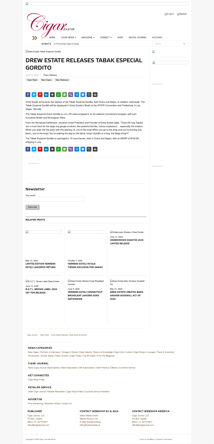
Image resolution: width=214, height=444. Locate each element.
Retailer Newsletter (56, 391)
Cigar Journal (50, 25)
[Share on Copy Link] (89, 94)
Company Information (164, 439)
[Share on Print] (95, 94)
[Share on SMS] (64, 94)
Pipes (57, 355)
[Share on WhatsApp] (58, 94)
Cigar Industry (85, 351)
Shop (120, 37)
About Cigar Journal (37, 367)
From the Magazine (106, 355)
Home (52, 37)
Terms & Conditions (147, 439)
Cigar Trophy (75, 355)
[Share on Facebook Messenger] (83, 94)
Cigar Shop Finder (36, 379)
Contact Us (66, 403)
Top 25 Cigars (89, 355)
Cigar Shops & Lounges (144, 351)
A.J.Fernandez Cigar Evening (66, 43)
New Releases (62, 79)
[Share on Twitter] (34, 94)
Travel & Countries (165, 351)
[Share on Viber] (70, 94)
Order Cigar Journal (37, 391)
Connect (105, 37)
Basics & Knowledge (103, 351)
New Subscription (70, 367)
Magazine (87, 37)
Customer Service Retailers (97, 391)
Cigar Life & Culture (123, 351)
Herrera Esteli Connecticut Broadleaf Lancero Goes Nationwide (85, 295)
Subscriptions (54, 367)
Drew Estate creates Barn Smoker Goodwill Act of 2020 (126, 295)
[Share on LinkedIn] (46, 94)
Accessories (33, 355)
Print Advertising (35, 403)
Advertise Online (52, 403)
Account (157, 37)
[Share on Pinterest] (40, 94)
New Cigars (46, 79)
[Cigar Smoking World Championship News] (170, 70)
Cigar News (67, 37)
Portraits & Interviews (50, 351)
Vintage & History (70, 351)
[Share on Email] (52, 94)
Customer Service (127, 367)
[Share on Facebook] (28, 94)
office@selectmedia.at (90, 424)
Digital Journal (138, 37)
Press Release (50, 74)
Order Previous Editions (106, 367)
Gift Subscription (86, 367)
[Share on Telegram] (76, 94)
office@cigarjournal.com (38, 424)
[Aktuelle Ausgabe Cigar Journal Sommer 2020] (153, 51)
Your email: (31, 195)
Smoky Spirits (47, 355)
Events (65, 355)
